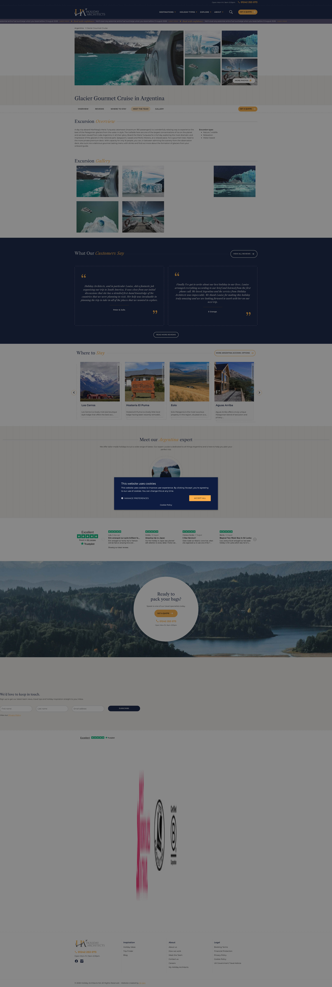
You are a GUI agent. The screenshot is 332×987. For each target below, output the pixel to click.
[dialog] (166, 493)
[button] (135, 498)
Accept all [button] (200, 498)
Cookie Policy (166, 505)
